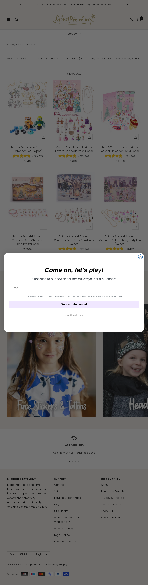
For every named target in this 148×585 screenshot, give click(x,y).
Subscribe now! (74, 304)
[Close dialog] (140, 257)
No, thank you (74, 315)
